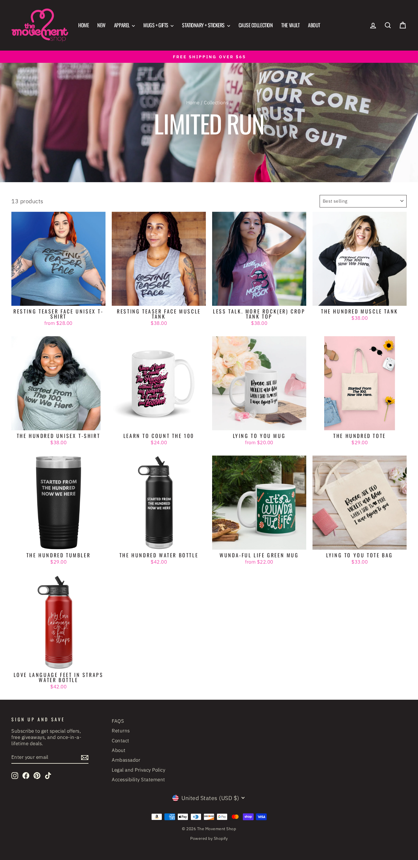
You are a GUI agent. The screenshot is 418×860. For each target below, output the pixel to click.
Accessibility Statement (138, 779)
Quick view (58, 299)
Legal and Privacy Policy (138, 770)
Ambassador (126, 760)
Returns (121, 731)
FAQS (118, 721)
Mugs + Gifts (156, 25)
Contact (120, 741)
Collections (216, 102)
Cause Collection (256, 25)
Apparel (122, 25)
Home (83, 25)
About (314, 25)
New (101, 25)
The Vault (290, 25)
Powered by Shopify (209, 838)
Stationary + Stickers (203, 25)
